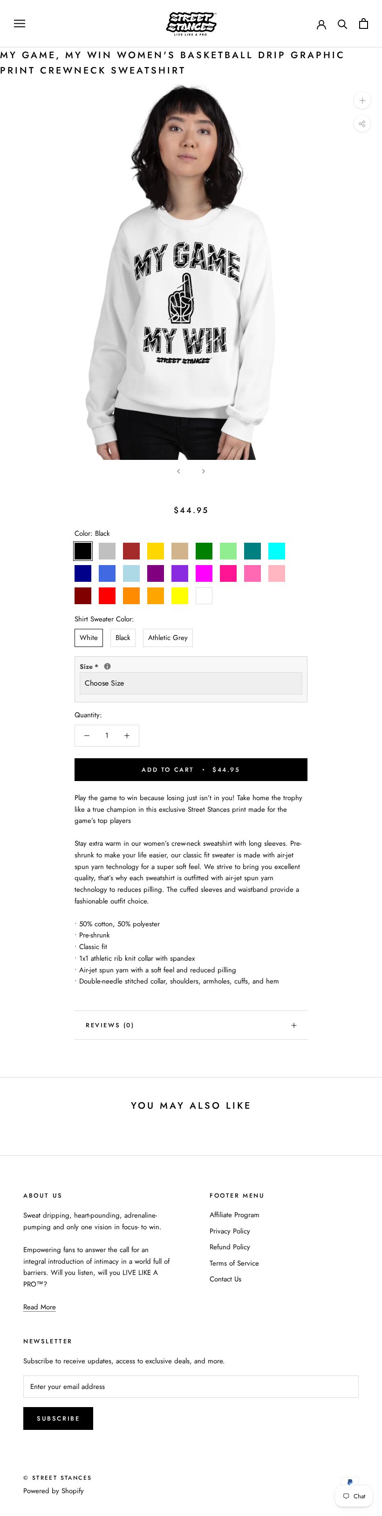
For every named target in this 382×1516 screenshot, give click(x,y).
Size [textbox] (108, 666)
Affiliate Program (234, 1215)
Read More (39, 1307)
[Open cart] (363, 23)
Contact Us (225, 1279)
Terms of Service (234, 1263)
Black (123, 638)
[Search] (343, 23)
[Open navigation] (19, 23)
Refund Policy (230, 1247)
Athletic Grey (168, 638)
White (89, 638)
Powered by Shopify (53, 1491)
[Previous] (178, 471)
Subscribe (58, 1418)
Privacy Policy (230, 1231)
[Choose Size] (107, 666)
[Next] (203, 471)
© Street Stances (57, 1478)
